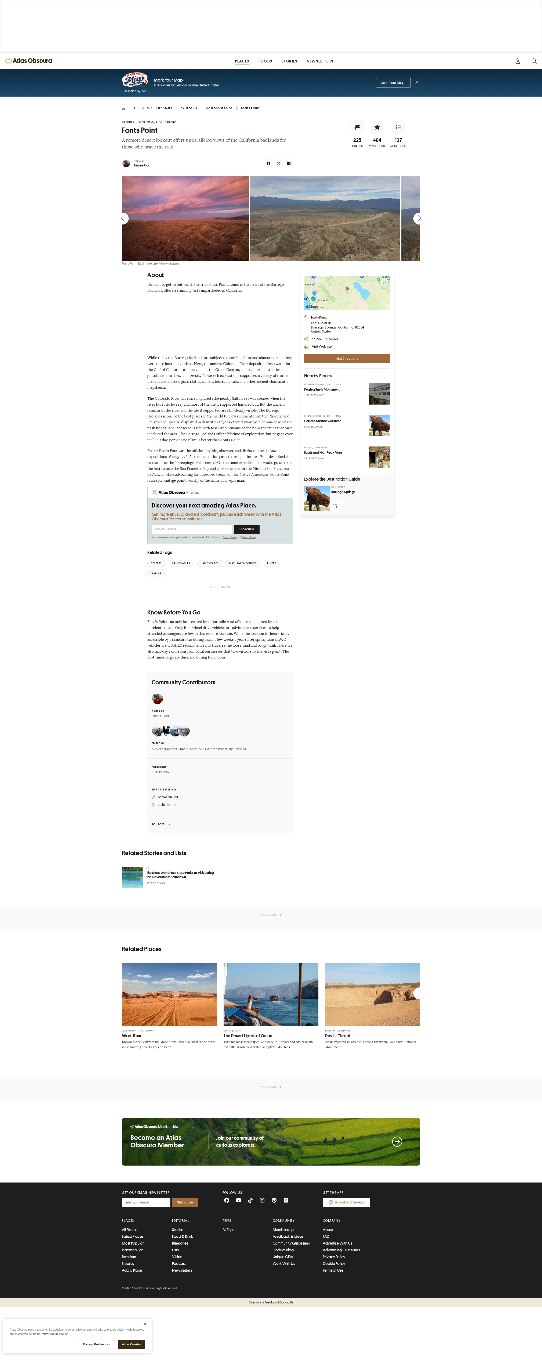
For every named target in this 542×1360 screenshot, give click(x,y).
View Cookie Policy (55, 1333)
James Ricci (142, 165)
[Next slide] (419, 219)
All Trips (228, 1229)
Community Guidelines (291, 1243)
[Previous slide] (123, 219)
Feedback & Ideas (288, 1236)
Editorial (180, 1220)
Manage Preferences (96, 1344)
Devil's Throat (338, 1036)
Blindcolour (195, 749)
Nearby (128, 1263)
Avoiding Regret (164, 749)
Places (128, 1220)
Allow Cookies (131, 1344)
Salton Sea (240, 399)
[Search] (534, 61)
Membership (283, 1229)
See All (241, 749)
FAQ (326, 1236)
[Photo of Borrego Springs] (317, 498)
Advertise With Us (337, 1243)
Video (177, 1257)
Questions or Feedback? (271, 1302)
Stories (177, 1229)
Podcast (179, 1263)
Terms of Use (249, 537)
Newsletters (182, 1270)
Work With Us (284, 1263)
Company (331, 1220)
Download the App (350, 1202)
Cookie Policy (334, 1263)
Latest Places (133, 1236)
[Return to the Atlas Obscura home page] (29, 61)
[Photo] (379, 394)
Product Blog (283, 1250)
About (328, 1229)
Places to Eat (132, 1250)
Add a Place (132, 1270)
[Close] (144, 1323)
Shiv (181, 749)
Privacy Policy (230, 537)
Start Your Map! (393, 83)
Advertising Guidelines (341, 1250)
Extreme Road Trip (219, 749)
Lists (175, 1250)
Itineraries (180, 1243)
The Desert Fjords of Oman (248, 1036)
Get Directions (347, 358)
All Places (129, 1229)
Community (284, 1220)
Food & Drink (182, 1236)
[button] (357, 127)
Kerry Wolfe (157, 883)
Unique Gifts (283, 1257)
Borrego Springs (343, 492)
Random (129, 1257)
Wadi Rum (131, 1036)
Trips (227, 1220)
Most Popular (133, 1243)
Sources (158, 824)
